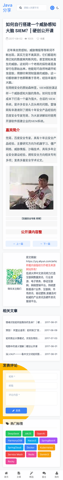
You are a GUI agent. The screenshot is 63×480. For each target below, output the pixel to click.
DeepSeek (13, 433)
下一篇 (46, 243)
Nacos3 (32, 440)
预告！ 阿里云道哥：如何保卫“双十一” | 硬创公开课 (23, 330)
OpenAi (41, 433)
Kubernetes (46, 447)
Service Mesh (15, 454)
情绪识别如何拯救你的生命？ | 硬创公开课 (23, 322)
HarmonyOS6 (15, 440)
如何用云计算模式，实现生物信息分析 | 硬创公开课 (23, 338)
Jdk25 (28, 433)
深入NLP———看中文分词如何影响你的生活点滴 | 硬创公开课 (23, 354)
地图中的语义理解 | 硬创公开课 (21, 346)
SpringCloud (14, 447)
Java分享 (7, 8)
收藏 (42, 38)
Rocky (11, 461)
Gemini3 (44, 454)
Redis (31, 454)
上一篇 (19, 243)
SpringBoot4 (48, 440)
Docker (30, 447)
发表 (18, 410)
